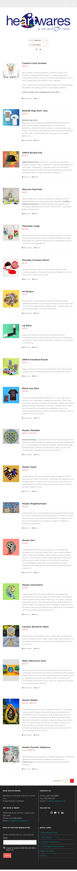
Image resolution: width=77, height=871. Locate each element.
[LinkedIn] (62, 813)
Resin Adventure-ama (34, 660)
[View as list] (40, 49)
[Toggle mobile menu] (73, 5)
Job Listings (46, 837)
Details (37, 98)
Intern (43, 855)
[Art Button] (11, 298)
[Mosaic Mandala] (11, 436)
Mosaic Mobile (30, 700)
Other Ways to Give (49, 833)
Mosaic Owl (28, 540)
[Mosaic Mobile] (11, 711)
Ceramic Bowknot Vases (35, 626)
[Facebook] (59, 813)
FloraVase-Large (31, 226)
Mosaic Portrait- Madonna (36, 747)
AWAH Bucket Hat (32, 152)
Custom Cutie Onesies (34, 63)
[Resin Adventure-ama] (11, 670)
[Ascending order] (47, 40)
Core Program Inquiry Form (53, 846)
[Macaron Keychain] (11, 196)
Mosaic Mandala (31, 430)
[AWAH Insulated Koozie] (11, 366)
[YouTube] (55, 813)
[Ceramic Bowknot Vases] (11, 636)
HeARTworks (27, 762)
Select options (27, 98)
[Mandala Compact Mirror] (11, 268)
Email (5, 838)
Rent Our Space (47, 851)
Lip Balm (27, 325)
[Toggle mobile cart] (65, 5)
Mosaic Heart (29, 467)
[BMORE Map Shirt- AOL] (11, 117)
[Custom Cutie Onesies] (11, 70)
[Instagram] (52, 813)
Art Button (28, 291)
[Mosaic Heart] (11, 473)
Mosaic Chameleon (32, 585)
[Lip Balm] (11, 331)
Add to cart (26, 177)
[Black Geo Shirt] (11, 395)
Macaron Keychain (32, 189)
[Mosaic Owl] (11, 547)
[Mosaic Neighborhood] (11, 507)
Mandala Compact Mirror (35, 260)
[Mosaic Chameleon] (11, 591)
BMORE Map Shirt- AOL (35, 110)
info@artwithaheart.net (19, 821)
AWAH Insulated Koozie (35, 359)
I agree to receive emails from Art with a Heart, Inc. (21, 849)
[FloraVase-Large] (11, 232)
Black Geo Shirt (30, 388)
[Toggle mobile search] (69, 5)
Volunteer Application (50, 842)
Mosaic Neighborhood (34, 503)
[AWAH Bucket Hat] (11, 159)
